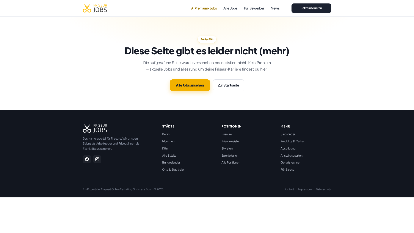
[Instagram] (97, 159)
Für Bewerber (254, 8)
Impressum (305, 189)
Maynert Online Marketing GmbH (121, 189)
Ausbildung (288, 148)
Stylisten (227, 148)
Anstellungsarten (291, 155)
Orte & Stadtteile (173, 170)
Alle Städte (169, 155)
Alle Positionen (230, 162)
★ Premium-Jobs (204, 8)
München (168, 141)
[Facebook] (87, 159)
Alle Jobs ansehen (190, 85)
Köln (165, 148)
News (275, 8)
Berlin (165, 134)
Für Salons (287, 170)
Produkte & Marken (293, 141)
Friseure (226, 134)
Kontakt (289, 189)
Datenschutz (323, 189)
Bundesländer (171, 162)
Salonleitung (229, 155)
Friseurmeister (230, 141)
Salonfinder (288, 134)
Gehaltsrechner (290, 162)
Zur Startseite (228, 85)
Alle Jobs (230, 8)
